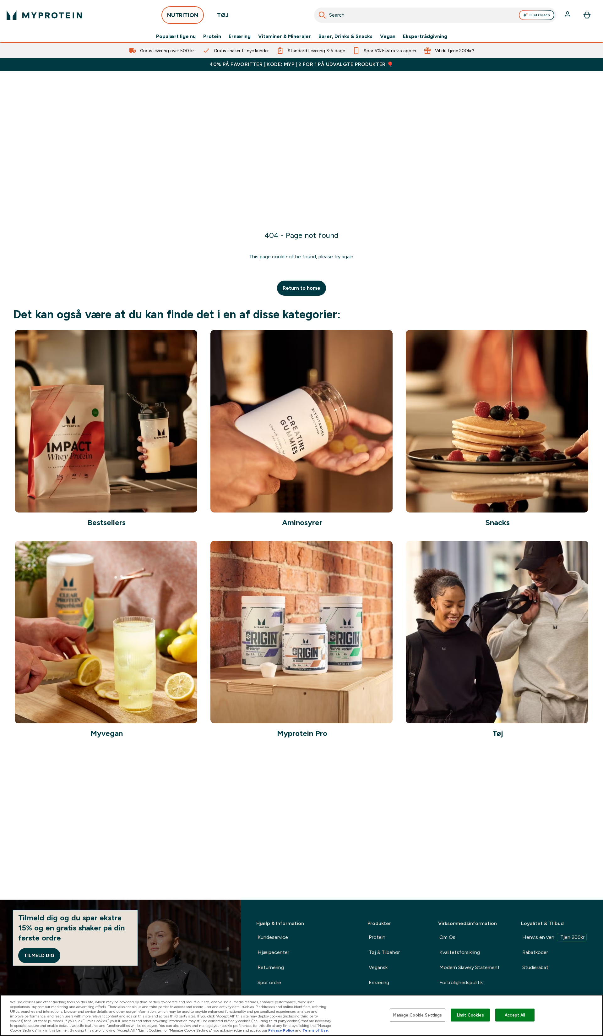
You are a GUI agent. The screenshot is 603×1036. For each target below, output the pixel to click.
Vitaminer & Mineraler (284, 36)
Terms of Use (315, 1030)
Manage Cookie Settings (417, 1014)
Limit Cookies (470, 1014)
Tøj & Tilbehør (384, 952)
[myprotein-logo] (44, 15)
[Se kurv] (587, 15)
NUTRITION (182, 15)
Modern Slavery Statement (469, 967)
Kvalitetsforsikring (459, 952)
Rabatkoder (535, 952)
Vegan (387, 36)
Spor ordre (269, 982)
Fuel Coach (540, 15)
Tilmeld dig (39, 955)
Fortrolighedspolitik (461, 982)
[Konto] (568, 15)
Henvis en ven (553, 937)
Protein (212, 36)
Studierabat (535, 967)
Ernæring (240, 36)
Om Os (447, 937)
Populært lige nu (176, 36)
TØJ (223, 15)
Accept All (515, 1014)
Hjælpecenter (273, 952)
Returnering (271, 967)
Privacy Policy (281, 1030)
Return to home (301, 288)
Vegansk (378, 967)
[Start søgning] (322, 15)
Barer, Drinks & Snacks (345, 36)
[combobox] (435, 15)
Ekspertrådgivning (425, 36)
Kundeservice (273, 937)
